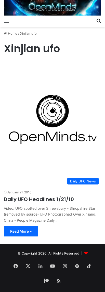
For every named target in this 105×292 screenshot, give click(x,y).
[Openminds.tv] (52, 8)
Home (12, 33)
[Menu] (6, 20)
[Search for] (98, 20)
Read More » (21, 231)
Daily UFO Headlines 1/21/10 (39, 199)
